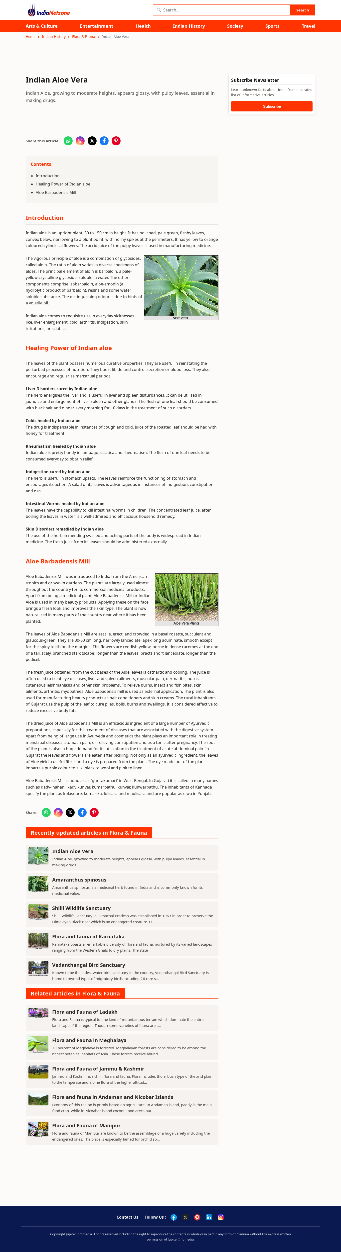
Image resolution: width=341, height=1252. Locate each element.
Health (143, 26)
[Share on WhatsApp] (68, 140)
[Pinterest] (197, 1217)
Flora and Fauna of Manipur (86, 1125)
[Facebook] (174, 1217)
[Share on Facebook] (104, 140)
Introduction (48, 176)
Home (30, 36)
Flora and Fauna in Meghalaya (89, 1040)
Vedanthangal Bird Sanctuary (88, 965)
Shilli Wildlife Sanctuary (81, 908)
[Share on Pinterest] (116, 140)
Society (235, 26)
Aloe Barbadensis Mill (56, 192)
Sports (272, 26)
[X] (185, 1217)
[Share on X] (92, 140)
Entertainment (96, 26)
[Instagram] (221, 1217)
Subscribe (272, 106)
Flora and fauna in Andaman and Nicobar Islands (112, 1097)
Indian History (189, 26)
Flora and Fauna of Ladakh (85, 1011)
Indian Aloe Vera (72, 851)
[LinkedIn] (209, 1217)
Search (302, 9)
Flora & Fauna (83, 36)
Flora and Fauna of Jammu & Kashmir (98, 1068)
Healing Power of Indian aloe (63, 184)
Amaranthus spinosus (79, 879)
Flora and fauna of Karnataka (88, 936)
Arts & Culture (42, 26)
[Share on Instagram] (80, 140)
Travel (308, 26)
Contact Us (127, 1217)
